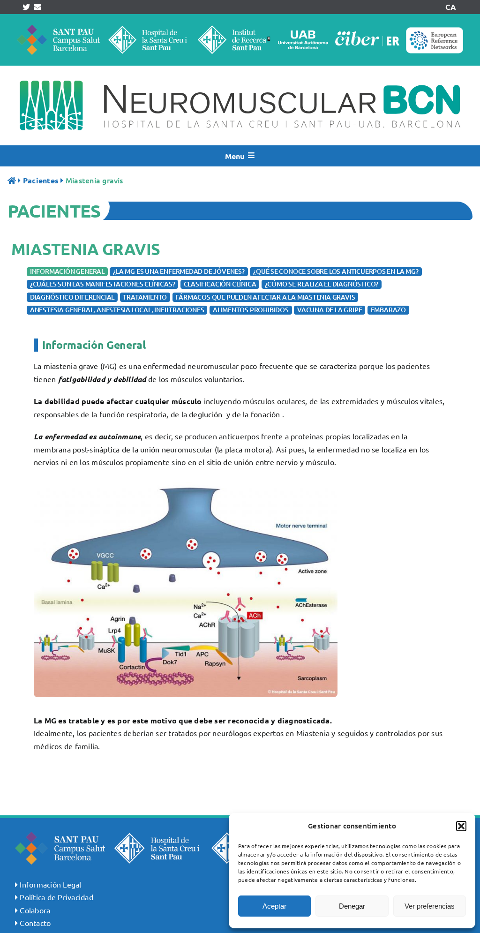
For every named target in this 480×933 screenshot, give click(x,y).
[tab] (67, 272)
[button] (461, 826)
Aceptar (274, 906)
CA (450, 7)
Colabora (35, 910)
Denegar (352, 906)
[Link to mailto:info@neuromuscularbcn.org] (37, 7)
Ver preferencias (430, 906)
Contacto (35, 922)
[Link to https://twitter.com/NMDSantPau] (26, 7)
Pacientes (41, 180)
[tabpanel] (240, 543)
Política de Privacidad (56, 897)
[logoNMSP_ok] (240, 69)
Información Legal (50, 884)
